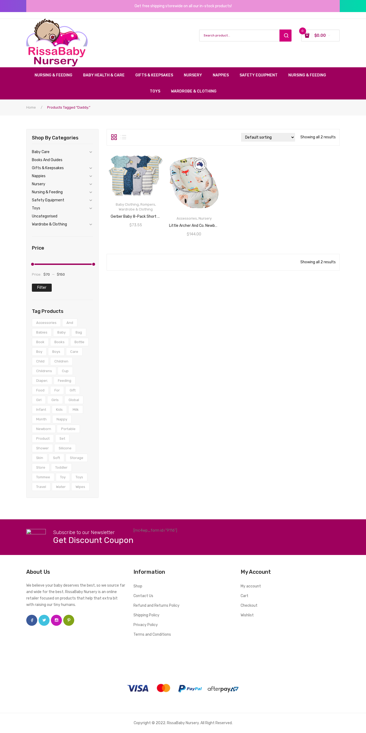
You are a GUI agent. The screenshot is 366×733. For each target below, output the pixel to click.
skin (39, 458)
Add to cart (136, 215)
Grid (114, 137)
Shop (137, 586)
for (57, 390)
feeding (64, 381)
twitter (44, 620)
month (41, 419)
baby (61, 332)
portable (68, 429)
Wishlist (247, 615)
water (61, 487)
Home (31, 107)
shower (42, 448)
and (69, 323)
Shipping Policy (146, 615)
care (74, 352)
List (123, 137)
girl (39, 400)
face (31, 620)
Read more (194, 224)
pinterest (68, 620)
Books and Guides (47, 160)
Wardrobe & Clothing (49, 224)
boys (56, 352)
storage (76, 458)
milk (76, 410)
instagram (56, 620)
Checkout (249, 605)
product (43, 438)
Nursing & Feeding (47, 192)
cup (65, 371)
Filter (41, 287)
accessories (46, 323)
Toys (36, 208)
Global (74, 400)
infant (41, 410)
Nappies (39, 176)
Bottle (79, 342)
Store (40, 467)
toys (79, 477)
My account (251, 586)
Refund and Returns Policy (156, 605)
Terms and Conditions (152, 634)
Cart (244, 596)
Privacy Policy (145, 625)
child (40, 361)
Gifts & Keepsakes (48, 168)
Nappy (62, 419)
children (61, 361)
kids (59, 410)
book (40, 342)
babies (41, 332)
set (62, 438)
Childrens (44, 371)
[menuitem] (56, 75)
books (59, 342)
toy (63, 477)
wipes (80, 487)
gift (73, 390)
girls (55, 400)
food (40, 390)
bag (79, 332)
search (285, 35)
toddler (61, 467)
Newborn (43, 429)
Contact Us (143, 596)
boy (39, 352)
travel (41, 487)
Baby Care (41, 152)
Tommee (43, 477)
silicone (65, 448)
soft (56, 458)
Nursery (38, 184)
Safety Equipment (48, 200)
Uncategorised (44, 216)
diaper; (42, 381)
